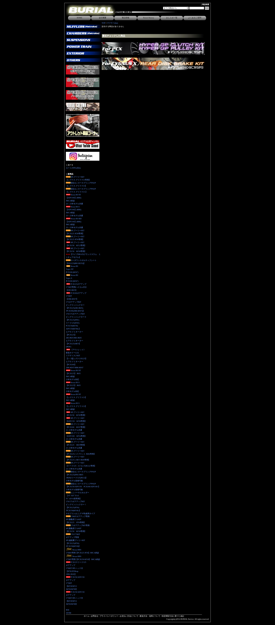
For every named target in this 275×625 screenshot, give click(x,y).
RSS (67, 610)
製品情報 (125, 18)
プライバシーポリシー (109, 616)
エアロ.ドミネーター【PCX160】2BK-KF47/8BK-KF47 (74, 364)
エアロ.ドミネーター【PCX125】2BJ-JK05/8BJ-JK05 (74, 335)
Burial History (148, 18)
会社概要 (102, 18)
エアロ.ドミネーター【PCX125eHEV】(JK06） (74, 344)
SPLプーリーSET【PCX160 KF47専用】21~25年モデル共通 (76, 427)
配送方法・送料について (150, 616)
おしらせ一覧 (171, 18)
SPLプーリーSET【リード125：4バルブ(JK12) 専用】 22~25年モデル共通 (81, 466)
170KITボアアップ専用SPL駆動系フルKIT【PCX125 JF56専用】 (78, 519)
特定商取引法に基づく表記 (173, 616)
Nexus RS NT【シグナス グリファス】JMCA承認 (76, 397)
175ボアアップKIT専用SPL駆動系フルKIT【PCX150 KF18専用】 (78, 528)
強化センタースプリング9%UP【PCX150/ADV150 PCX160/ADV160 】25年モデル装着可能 (83, 487)
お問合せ (94, 616)
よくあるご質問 (194, 18)
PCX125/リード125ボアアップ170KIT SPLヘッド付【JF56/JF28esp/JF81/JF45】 (76, 568)
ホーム (86, 616)
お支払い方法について (129, 616)
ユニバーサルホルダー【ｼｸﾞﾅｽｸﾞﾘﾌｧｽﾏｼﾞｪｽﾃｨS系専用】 (77, 496)
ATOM (68, 613)
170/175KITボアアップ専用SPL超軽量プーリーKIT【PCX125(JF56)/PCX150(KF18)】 (75, 540)
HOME (79, 18)
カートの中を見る (73, 168)
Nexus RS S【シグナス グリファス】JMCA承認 (76, 406)
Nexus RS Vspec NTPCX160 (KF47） (73, 269)
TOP (103, 23)
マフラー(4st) (112, 23)
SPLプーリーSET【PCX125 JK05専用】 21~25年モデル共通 (76, 445)
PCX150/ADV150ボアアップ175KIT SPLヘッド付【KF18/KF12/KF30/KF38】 (75, 598)
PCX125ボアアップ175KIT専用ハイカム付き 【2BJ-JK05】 (76, 287)
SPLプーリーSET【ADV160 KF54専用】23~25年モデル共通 (76, 436)
